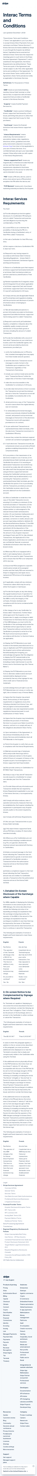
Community (7, 1423)
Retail (22, 1360)
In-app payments (26, 1310)
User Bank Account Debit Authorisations (18, 1196)
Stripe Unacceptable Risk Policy (15, 1234)
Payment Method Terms (13, 1218)
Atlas (5, 1291)
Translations (7, 1226)
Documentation (25, 1391)
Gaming (22, 1334)
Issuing (5, 1328)
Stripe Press (24, 1423)
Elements (6, 1315)
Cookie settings (8, 1447)
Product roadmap (26, 1415)
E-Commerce (24, 1299)
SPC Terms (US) (10, 1210)
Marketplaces (25, 1312)
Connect (6, 1307)
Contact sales (25, 1426)
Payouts (6, 1342)
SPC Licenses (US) (11, 1213)
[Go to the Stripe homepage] (5, 1277)
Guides (5, 1415)
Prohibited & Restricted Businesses (17, 1199)
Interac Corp (7, 146)
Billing (5, 1296)
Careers (23, 1418)
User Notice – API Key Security (15, 1237)
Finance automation (27, 1304)
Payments (6, 1339)
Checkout (6, 1301)
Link (4, 1331)
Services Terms (10, 1193)
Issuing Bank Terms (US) (13, 1215)
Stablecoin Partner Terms (13, 1221)
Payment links (8, 1337)
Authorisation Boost (10, 1293)
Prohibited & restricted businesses (7, 1436)
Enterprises (24, 1288)
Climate (5, 1304)
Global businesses (26, 1307)
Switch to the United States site (14, 1471)
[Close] (33, 1466)
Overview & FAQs (10, 1188)
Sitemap (6, 1444)
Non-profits (24, 1350)
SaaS (22, 1323)
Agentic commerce (26, 1293)
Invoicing (6, 1326)
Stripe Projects (25, 1404)
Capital (5, 1299)
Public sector (24, 1357)
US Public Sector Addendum (13, 1260)
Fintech (22, 1331)
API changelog (25, 1399)
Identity (5, 1323)
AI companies (24, 1326)
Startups (23, 1291)
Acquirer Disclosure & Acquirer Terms (17, 1207)
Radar (5, 1345)
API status (23, 1396)
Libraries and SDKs (26, 1402)
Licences (6, 1441)
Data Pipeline (7, 1312)
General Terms (10, 1191)
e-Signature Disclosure (12, 1202)
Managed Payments (10, 1334)
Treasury (6, 1361)
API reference (25, 1393)
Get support (7, 1457)
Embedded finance (26, 1301)
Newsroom (24, 1420)
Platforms (23, 1320)
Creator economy (26, 1328)
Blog (4, 1420)
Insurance (23, 1342)
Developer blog (25, 1407)
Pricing (5, 1288)
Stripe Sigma (7, 1353)
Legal (5, 1183)
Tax (4, 1355)
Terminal (6, 1358)
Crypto (5, 1310)
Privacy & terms (8, 1431)
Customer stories (9, 1418)
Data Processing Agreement (13, 1224)
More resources (8, 1449)
